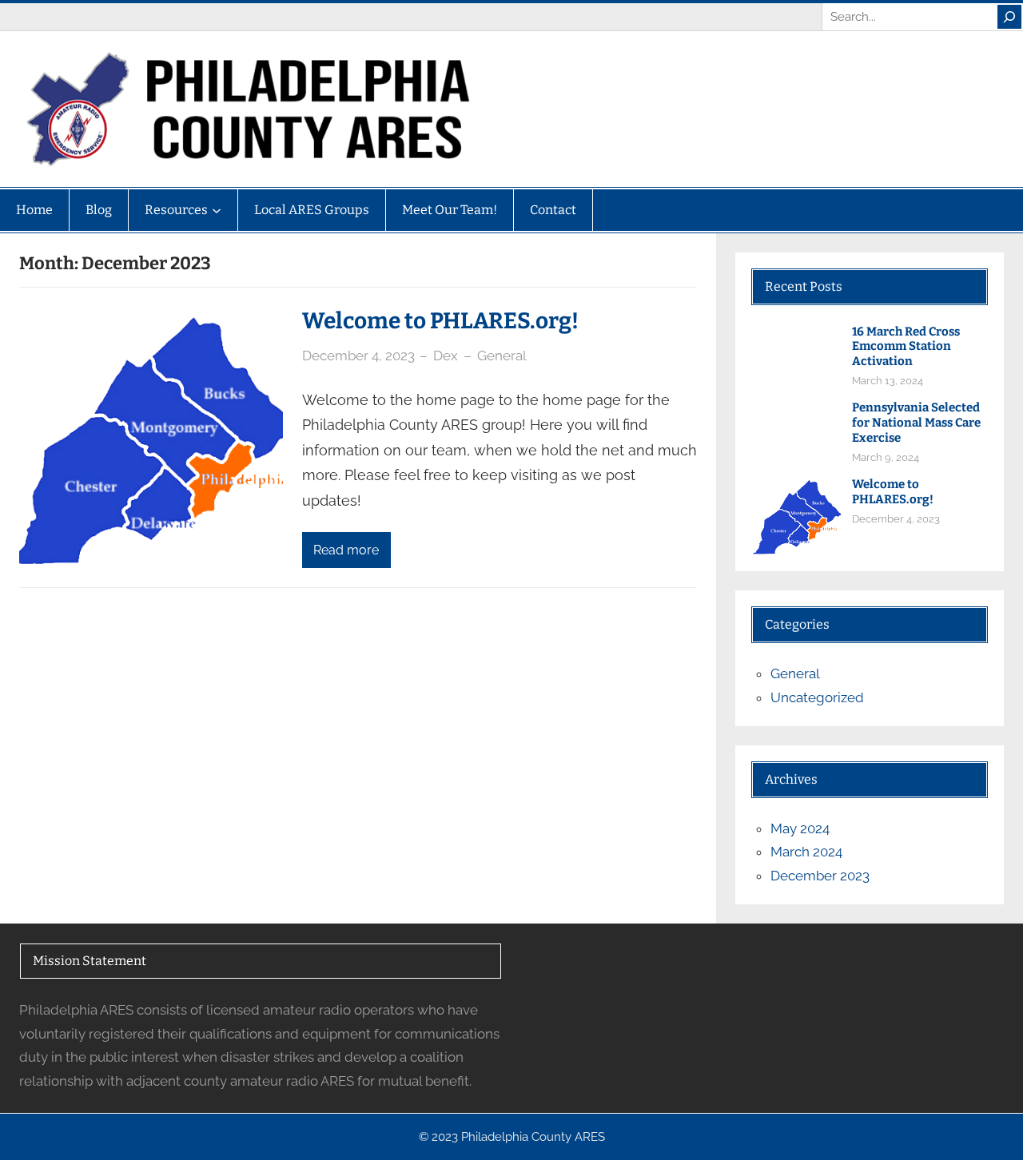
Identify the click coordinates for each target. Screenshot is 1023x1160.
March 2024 (806, 852)
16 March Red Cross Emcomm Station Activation (906, 346)
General (502, 355)
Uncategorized (817, 697)
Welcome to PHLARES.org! (440, 321)
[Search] (1009, 17)
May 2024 (800, 828)
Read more (346, 550)
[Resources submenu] (216, 210)
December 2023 (820, 876)
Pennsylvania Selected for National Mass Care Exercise (916, 422)
